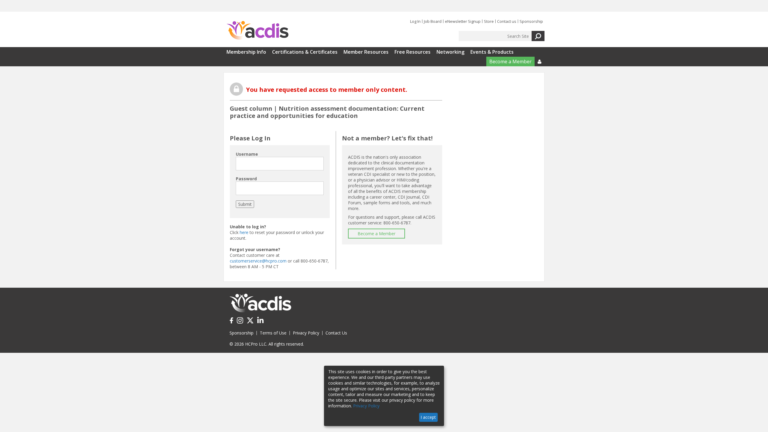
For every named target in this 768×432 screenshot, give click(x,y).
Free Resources (412, 52)
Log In (415, 21)
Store (489, 21)
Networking (450, 52)
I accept (428, 417)
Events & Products (492, 52)
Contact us (506, 21)
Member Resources (366, 52)
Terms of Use (273, 333)
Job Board (433, 21)
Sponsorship (531, 21)
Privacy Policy (306, 333)
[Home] (258, 30)
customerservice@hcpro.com (258, 261)
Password (246, 179)
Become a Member (510, 61)
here (244, 232)
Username (247, 154)
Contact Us (336, 333)
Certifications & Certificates (305, 52)
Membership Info (246, 52)
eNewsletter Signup (463, 21)
